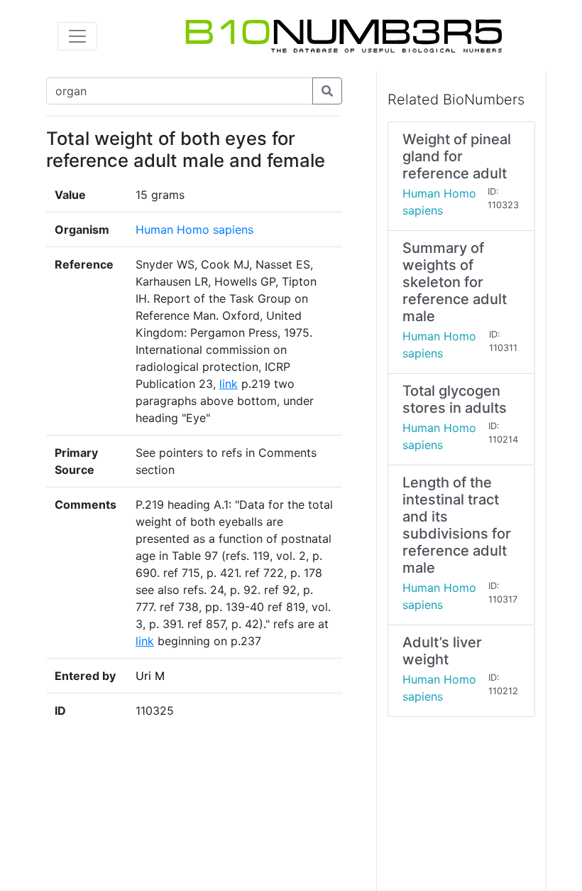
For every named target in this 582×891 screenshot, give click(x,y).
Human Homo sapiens (194, 229)
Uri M (150, 676)
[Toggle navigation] (77, 36)
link (228, 384)
